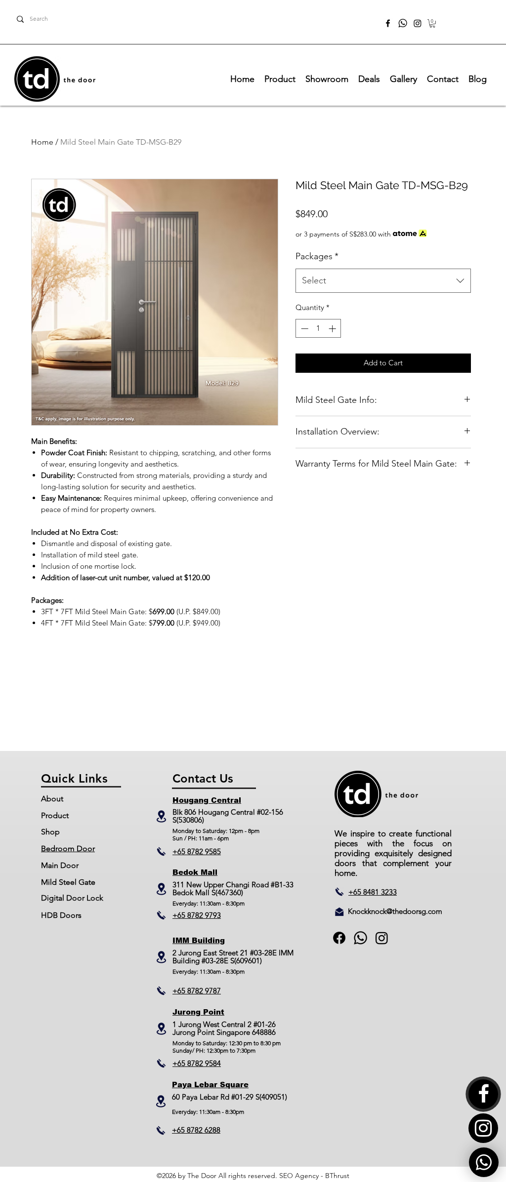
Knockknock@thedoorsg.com (395, 911)
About (52, 798)
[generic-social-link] (360, 938)
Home (42, 142)
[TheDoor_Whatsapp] (403, 23)
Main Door (60, 865)
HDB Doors (61, 915)
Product (55, 815)
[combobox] (383, 281)
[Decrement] (303, 328)
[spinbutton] (318, 328)
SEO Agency (299, 1175)
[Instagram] (417, 23)
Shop (50, 831)
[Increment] (333, 328)
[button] (432, 23)
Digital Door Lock (72, 898)
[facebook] (388, 23)
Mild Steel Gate (68, 882)
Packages (316, 256)
